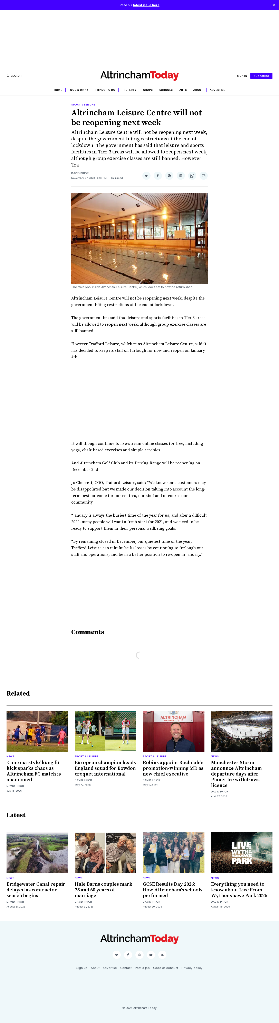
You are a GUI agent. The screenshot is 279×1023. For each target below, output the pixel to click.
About (198, 89)
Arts (183, 89)
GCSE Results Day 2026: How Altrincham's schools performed (172, 890)
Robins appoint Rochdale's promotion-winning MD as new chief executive (173, 768)
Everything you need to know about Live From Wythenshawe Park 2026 (239, 890)
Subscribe (261, 76)
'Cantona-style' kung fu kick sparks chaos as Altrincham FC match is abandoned (34, 771)
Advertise (217, 89)
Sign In (242, 75)
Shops (148, 89)
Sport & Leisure (83, 104)
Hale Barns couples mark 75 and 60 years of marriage (103, 890)
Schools (166, 89)
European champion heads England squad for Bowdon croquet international (105, 768)
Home (58, 89)
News (11, 756)
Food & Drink (78, 89)
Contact (126, 968)
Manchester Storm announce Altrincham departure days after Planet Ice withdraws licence (236, 774)
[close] (274, 5)
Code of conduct (166, 968)
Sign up (82, 968)
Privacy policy (192, 968)
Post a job (142, 968)
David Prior (80, 173)
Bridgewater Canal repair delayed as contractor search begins (36, 890)
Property (129, 89)
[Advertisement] (139, 38)
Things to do (105, 89)
